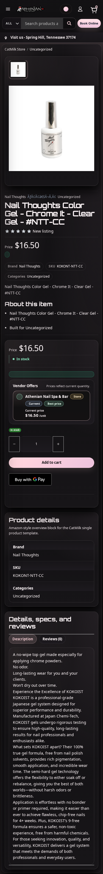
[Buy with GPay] (30, 479)
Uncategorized (41, 49)
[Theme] (66, 9)
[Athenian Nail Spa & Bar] (36, 9)
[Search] (69, 23)
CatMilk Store (15, 49)
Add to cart (52, 462)
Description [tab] (22, 638)
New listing (43, 231)
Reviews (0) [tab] (52, 638)
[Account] (80, 9)
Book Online (89, 23)
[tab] (18, 69)
